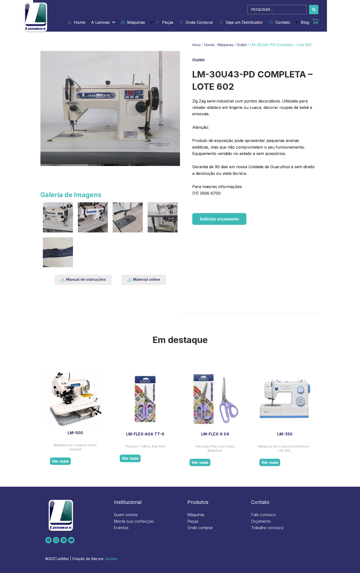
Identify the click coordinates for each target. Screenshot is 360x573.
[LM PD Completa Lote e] (163, 217)
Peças (166, 22)
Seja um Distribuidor (243, 22)
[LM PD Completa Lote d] (128, 217)
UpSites (111, 559)
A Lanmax (100, 22)
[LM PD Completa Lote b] (58, 217)
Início (196, 45)
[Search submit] (313, 9)
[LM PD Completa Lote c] (93, 217)
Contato (281, 22)
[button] (83, 280)
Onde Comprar (198, 22)
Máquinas (135, 22)
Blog (305, 22)
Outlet (242, 45)
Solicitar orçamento (219, 218)
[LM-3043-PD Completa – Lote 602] (58, 252)
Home (78, 22)
